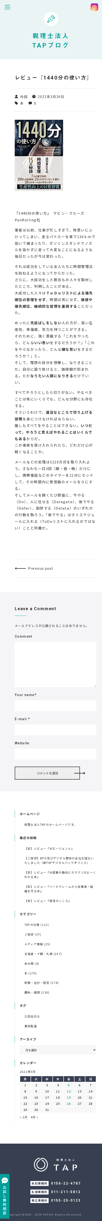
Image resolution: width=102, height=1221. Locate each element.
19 (69, 1097)
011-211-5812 (66, 1192)
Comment (23, 636)
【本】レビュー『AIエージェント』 (49, 848)
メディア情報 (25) (37, 944)
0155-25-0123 (66, 1200)
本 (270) (30, 973)
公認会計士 (32, 1016)
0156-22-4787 (66, 1183)
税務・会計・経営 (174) (41, 983)
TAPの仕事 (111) (36, 925)
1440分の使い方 (33, 213)
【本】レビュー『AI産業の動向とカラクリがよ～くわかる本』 (60, 874)
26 (69, 1103)
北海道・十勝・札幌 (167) (43, 954)
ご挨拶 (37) (32, 934)
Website (22, 743)
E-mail (22, 719)
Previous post (40, 568)
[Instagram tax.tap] (94, 7)
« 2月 (24, 1117)
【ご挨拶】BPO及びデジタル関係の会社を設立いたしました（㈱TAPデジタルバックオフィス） (59, 860)
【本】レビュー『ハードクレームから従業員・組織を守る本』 (58, 888)
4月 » (34, 1117)
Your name (26, 695)
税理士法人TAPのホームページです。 (50, 824)
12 (69, 1091)
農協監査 (30, 1026)
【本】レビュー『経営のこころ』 (47, 901)
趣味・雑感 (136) (36, 992)
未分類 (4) (31, 963)
